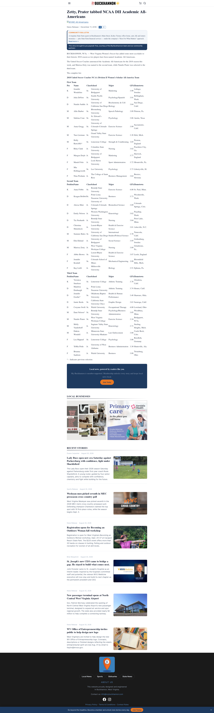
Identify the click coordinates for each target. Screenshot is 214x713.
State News (127, 676)
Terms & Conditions (107, 704)
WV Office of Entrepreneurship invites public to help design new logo (87, 630)
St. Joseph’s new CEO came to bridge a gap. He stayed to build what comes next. (88, 562)
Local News (87, 676)
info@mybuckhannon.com (112, 694)
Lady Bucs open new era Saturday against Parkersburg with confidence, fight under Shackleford (89, 461)
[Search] (144, 3)
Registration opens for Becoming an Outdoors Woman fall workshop (85, 529)
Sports (100, 676)
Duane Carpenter (73, 453)
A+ (104, 27)
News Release (72, 523)
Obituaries (112, 676)
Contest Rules (123, 704)
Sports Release (72, 489)
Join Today (137, 710)
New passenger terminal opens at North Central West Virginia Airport (87, 596)
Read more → (74, 41)
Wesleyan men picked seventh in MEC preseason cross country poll (87, 495)
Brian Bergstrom (73, 557)
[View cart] (140, 3)
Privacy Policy (91, 704)
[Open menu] (69, 3)
